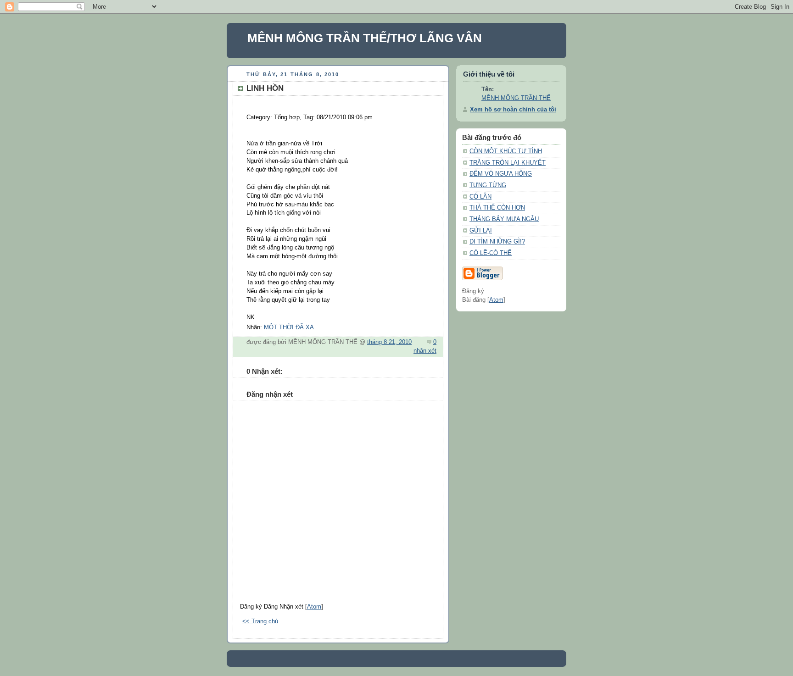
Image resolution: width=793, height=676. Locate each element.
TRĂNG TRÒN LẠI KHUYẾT (507, 163)
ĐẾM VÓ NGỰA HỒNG (500, 174)
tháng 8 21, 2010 (389, 342)
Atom (314, 607)
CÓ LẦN (480, 197)
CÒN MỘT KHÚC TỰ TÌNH (505, 151)
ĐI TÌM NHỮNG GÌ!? (497, 241)
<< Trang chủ (260, 621)
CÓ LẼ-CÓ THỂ (490, 253)
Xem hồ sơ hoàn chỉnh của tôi (513, 109)
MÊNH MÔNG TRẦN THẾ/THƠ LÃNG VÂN (364, 38)
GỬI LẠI (480, 230)
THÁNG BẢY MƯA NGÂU (504, 219)
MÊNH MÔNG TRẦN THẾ (516, 98)
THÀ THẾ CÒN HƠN (497, 208)
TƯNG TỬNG (487, 185)
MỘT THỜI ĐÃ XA (289, 327)
